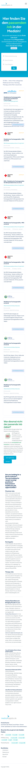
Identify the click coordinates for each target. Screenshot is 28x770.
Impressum (5, 750)
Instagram (21, 737)
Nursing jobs (9, 542)
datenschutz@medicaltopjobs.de (13, 632)
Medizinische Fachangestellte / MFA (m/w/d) (14, 139)
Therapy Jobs (9, 572)
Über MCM (5, 754)
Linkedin (8, 734)
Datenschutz (5, 752)
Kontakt (8, 461)
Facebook (13, 737)
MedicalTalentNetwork (11, 614)
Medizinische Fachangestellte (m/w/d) (12, 302)
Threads (14, 734)
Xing (9, 740)
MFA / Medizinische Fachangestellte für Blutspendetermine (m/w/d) (14, 181)
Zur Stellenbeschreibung (18, 124)
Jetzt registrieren (10, 457)
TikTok (14, 740)
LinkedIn (4, 740)
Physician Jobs (10, 491)
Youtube (21, 734)
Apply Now (13, 48)
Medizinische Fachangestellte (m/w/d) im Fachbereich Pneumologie (12, 98)
